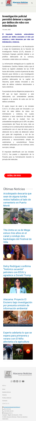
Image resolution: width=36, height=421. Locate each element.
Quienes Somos (6, 392)
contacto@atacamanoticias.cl (12, 407)
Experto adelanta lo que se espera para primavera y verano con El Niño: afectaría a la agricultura (17, 337)
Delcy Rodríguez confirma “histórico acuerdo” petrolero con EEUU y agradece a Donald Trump (17, 271)
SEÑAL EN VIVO (14, 175)
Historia (4, 395)
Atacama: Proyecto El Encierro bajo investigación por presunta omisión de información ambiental (17, 304)
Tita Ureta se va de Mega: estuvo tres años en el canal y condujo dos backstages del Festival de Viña (17, 236)
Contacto (4, 400)
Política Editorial (6, 398)
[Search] (32, 3)
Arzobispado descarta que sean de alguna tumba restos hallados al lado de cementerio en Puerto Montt (17, 199)
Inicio (3, 389)
